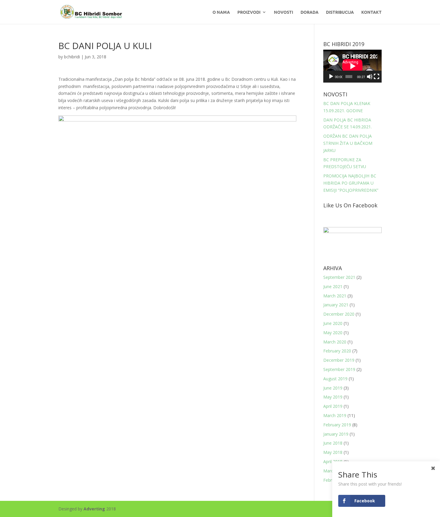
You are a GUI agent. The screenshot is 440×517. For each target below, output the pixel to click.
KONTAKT (371, 12)
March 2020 (334, 342)
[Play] (331, 77)
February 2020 (337, 351)
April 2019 (332, 406)
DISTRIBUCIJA (340, 12)
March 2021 (334, 296)
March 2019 (334, 415)
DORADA (309, 12)
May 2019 (332, 397)
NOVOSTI (283, 12)
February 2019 (337, 425)
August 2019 (335, 378)
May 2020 (332, 332)
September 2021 (339, 277)
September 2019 (339, 369)
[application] (352, 66)
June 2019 (332, 388)
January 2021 (335, 305)
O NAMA (221, 12)
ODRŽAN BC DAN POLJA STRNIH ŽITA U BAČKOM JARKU (347, 143)
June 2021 (332, 286)
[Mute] (370, 77)
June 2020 (332, 323)
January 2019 (335, 434)
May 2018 (332, 452)
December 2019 (338, 360)
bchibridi (72, 57)
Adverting (94, 509)
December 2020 (338, 314)
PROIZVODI (248, 12)
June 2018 (332, 443)
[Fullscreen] (377, 77)
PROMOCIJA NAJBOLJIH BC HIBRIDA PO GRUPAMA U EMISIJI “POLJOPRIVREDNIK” (350, 183)
